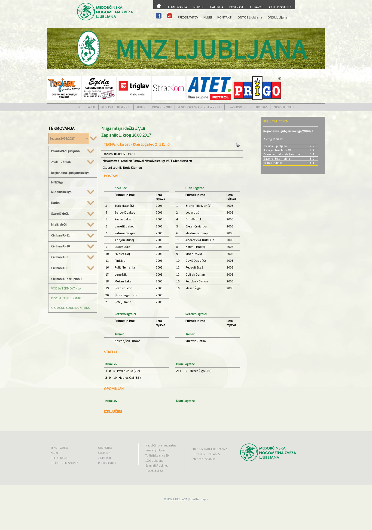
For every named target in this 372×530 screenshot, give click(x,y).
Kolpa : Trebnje (272, 163)
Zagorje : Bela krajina (276, 159)
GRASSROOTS (236, 107)
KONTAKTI (224, 17)
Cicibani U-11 (60, 235)
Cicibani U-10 (60, 246)
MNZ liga (57, 182)
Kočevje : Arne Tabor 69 (277, 150)
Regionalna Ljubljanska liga (70, 173)
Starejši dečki (60, 213)
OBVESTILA (105, 448)
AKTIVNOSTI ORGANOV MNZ (154, 107)
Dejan (204, 499)
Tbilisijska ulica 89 (157, 455)
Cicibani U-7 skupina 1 (66, 279)
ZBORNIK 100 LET (283, 107)
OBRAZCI (256, 7)
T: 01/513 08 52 (154, 471)
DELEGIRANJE (87, 107)
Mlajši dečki (59, 224)
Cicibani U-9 (59, 257)
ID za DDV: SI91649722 (206, 454)
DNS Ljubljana (278, 17)
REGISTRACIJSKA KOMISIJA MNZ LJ (200, 107)
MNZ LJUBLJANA (177, 499)
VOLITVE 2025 (259, 107)
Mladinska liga (61, 192)
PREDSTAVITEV (188, 17)
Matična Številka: (204, 459)
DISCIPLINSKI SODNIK (66, 298)
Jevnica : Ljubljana (275, 146)
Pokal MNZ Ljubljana (65, 151)
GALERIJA (216, 7)
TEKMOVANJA (177, 7)
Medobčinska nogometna (160, 445)
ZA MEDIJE (105, 458)
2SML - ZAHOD (61, 162)
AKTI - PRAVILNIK (280, 7)
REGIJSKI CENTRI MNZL (116, 107)
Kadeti (55, 203)
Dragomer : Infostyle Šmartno (281, 154)
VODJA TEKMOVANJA (66, 288)
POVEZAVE (236, 7)
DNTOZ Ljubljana (250, 17)
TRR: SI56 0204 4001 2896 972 (210, 449)
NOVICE (198, 7)
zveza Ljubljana (155, 450)
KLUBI (207, 17)
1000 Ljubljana (154, 461)
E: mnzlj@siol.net (156, 465)
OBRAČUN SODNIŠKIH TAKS (70, 308)
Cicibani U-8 (59, 268)
